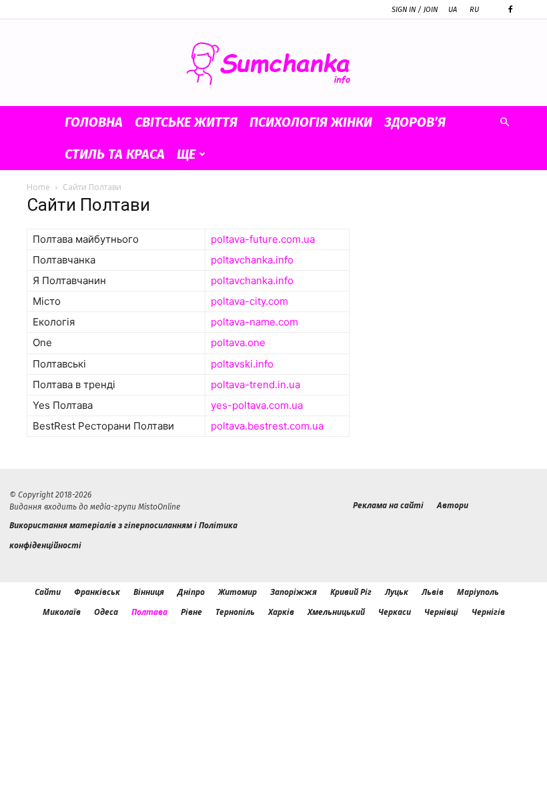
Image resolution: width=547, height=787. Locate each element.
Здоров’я (415, 122)
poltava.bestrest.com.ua (267, 426)
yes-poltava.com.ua (257, 405)
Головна (94, 122)
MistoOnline (159, 507)
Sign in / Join (415, 9)
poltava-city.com (249, 301)
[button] (504, 122)
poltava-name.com (254, 321)
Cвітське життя (186, 122)
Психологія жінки (310, 122)
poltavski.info (242, 363)
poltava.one (238, 342)
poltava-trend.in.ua (255, 384)
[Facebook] (510, 9)
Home (38, 187)
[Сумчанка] (273, 64)
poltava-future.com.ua (263, 239)
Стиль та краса (115, 154)
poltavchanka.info (252, 259)
